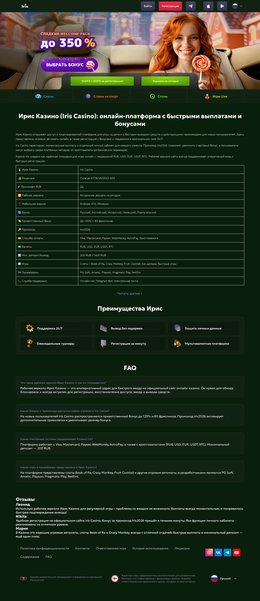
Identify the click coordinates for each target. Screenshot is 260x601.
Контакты (82, 548)
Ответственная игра (111, 548)
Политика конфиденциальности (44, 548)
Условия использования (150, 548)
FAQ (48, 557)
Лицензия (182, 548)
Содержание (29, 557)
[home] (25, 6)
